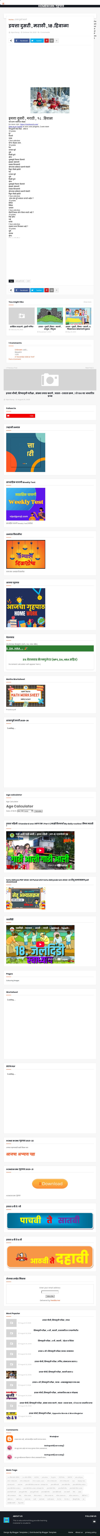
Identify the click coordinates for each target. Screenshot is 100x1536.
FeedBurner (55, 1300)
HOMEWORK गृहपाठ (51, 6)
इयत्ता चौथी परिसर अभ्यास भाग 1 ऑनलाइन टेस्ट (36, 1484)
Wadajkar (54, 1436)
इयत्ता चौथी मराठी (55, 1484)
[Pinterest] (46, 41)
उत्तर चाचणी (67, 1492)
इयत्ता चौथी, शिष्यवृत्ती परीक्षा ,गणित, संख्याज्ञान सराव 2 (56, 1361)
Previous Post (12, 368)
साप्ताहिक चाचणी (11, 1503)
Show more (87, 302)
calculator (45, 1477)
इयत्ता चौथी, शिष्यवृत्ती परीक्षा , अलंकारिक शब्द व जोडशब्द (56, 1393)
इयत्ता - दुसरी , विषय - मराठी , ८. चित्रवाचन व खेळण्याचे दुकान (78, 328)
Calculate (38, 811)
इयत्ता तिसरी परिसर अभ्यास (76, 1488)
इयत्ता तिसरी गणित (51, 1488)
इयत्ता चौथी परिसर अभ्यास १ (79, 1484)
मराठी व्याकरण (50, 1499)
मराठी (28, 281)
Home (11, 19)
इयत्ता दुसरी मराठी (21, 19)
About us (79, 1532)
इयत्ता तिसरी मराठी (11, 1492)
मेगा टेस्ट (59, 1499)
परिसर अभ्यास (27, 1495)
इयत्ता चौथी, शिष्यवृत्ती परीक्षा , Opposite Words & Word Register (56, 1413)
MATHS (70, 1477)
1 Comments (45, 32)
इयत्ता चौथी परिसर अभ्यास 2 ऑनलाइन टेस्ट (34, 1488)
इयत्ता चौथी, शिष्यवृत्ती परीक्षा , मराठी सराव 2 (56, 1372)
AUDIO (36, 1477)
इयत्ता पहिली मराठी (57, 1492)
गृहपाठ (79, 1492)
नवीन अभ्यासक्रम (11, 1495)
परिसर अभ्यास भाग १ (61, 1495)
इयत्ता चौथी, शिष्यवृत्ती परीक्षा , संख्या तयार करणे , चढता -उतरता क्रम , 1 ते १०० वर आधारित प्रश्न (50, 395)
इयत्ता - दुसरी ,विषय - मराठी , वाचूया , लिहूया (50, 328)
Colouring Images (12, 980)
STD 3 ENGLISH (52, 1481)
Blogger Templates (20, 1532)
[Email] (51, 41)
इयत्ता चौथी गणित (66, 1484)
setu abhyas (79, 1477)
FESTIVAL (62, 1477)
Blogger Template (49, 1532)
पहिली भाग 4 (19, 1499)
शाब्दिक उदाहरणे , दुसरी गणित (21, 327)
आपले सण (20, 1484)
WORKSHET (11, 1484)
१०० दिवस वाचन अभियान (13, 1477)
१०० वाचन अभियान (26, 1477)
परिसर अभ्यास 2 (38, 1495)
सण (83, 1499)
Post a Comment (15, 359)
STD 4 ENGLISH (64, 1481)
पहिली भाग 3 (10, 1499)
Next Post (89, 368)
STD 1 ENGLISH (12, 1481)
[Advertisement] (54, 65)
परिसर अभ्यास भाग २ (74, 1495)
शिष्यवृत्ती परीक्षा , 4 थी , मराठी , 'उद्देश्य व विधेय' (56, 1341)
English (53, 1477)
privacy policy (90, 1532)
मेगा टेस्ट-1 (67, 1499)
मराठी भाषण (41, 1499)
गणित (74, 1492)
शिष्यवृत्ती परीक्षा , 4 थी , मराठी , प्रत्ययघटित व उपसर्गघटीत (56, 1330)
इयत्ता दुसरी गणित (23, 1492)
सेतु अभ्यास (20, 1503)
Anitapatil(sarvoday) (54, 1446)
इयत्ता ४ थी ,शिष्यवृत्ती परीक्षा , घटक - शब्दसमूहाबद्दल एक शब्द (56, 1382)
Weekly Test (81, 1481)
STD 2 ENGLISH (25, 1481)
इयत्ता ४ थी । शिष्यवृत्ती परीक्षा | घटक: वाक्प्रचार (56, 1351)
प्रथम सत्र (27, 1499)
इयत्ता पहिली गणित (45, 1492)
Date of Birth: (11, 811)
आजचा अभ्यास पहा (20, 1154)
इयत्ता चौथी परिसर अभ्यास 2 (13, 1488)
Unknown (18, 349)
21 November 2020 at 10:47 (24, 357)
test (73, 1481)
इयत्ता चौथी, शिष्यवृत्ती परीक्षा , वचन (56, 1320)
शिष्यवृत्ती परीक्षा (76, 1499)
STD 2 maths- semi (38, 1481)
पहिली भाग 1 (85, 1495)
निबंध (20, 1495)
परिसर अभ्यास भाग (49, 1495)
